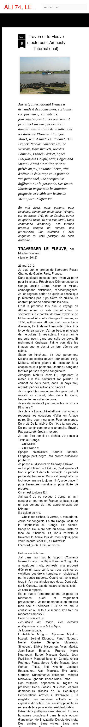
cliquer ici (44, 198)
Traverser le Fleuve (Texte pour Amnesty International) (46, 42)
